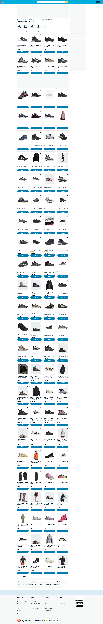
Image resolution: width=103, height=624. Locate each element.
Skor (30, 19)
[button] (27, 35)
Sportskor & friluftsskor (36, 19)
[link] (23, 43)
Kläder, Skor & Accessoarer (23, 19)
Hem (17, 19)
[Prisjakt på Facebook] (42, 620)
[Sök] (66, 2)
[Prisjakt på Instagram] (45, 620)
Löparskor (42, 19)
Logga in (98, 1)
